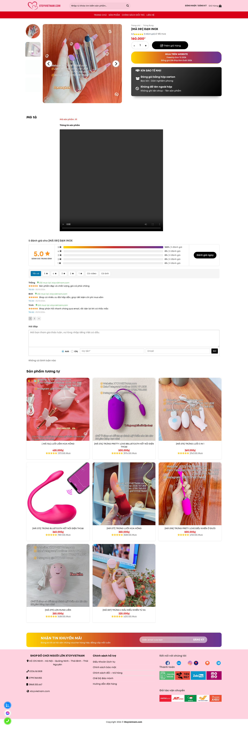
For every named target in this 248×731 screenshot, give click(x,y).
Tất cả (36, 273)
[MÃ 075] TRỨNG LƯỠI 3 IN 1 (190, 443)
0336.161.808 (36, 671)
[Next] (116, 63)
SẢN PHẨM (114, 14)
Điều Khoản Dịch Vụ (104, 661)
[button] (196, 5)
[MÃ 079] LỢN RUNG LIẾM (58, 610)
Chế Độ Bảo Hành (103, 678)
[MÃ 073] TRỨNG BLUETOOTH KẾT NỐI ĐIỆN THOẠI (58, 528)
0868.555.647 (35, 684)
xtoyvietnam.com (40, 691)
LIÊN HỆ (150, 14)
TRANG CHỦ (100, 14)
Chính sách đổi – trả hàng (107, 672)
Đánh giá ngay (205, 255)
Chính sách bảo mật (104, 667)
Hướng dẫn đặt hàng (105, 684)
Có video (91, 273)
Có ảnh (105, 273)
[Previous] (49, 63)
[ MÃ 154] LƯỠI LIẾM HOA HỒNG (58, 443)
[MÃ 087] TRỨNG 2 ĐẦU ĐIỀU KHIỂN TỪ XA (124, 610)
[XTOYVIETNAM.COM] (45, 5)
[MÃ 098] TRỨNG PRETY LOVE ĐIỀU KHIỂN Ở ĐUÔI (190, 528)
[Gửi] (127, 5)
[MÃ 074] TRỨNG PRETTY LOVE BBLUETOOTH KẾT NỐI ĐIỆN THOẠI (124, 445)
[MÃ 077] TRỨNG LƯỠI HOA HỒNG (124, 528)
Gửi (214, 351)
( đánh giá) (149, 34)
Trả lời (31, 289)
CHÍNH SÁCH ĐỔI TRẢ (133, 14)
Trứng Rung (148, 25)
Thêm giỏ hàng (172, 45)
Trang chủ (135, 25)
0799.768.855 (35, 678)
